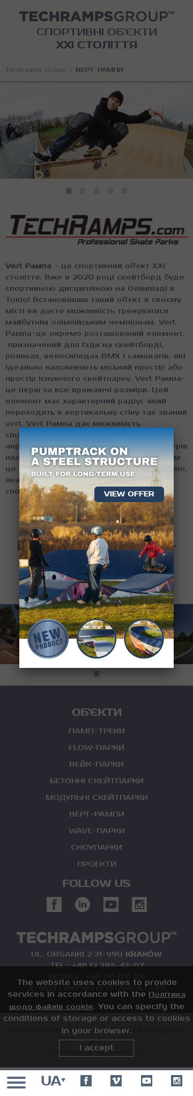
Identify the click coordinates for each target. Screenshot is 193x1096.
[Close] (173, 427)
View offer (129, 494)
